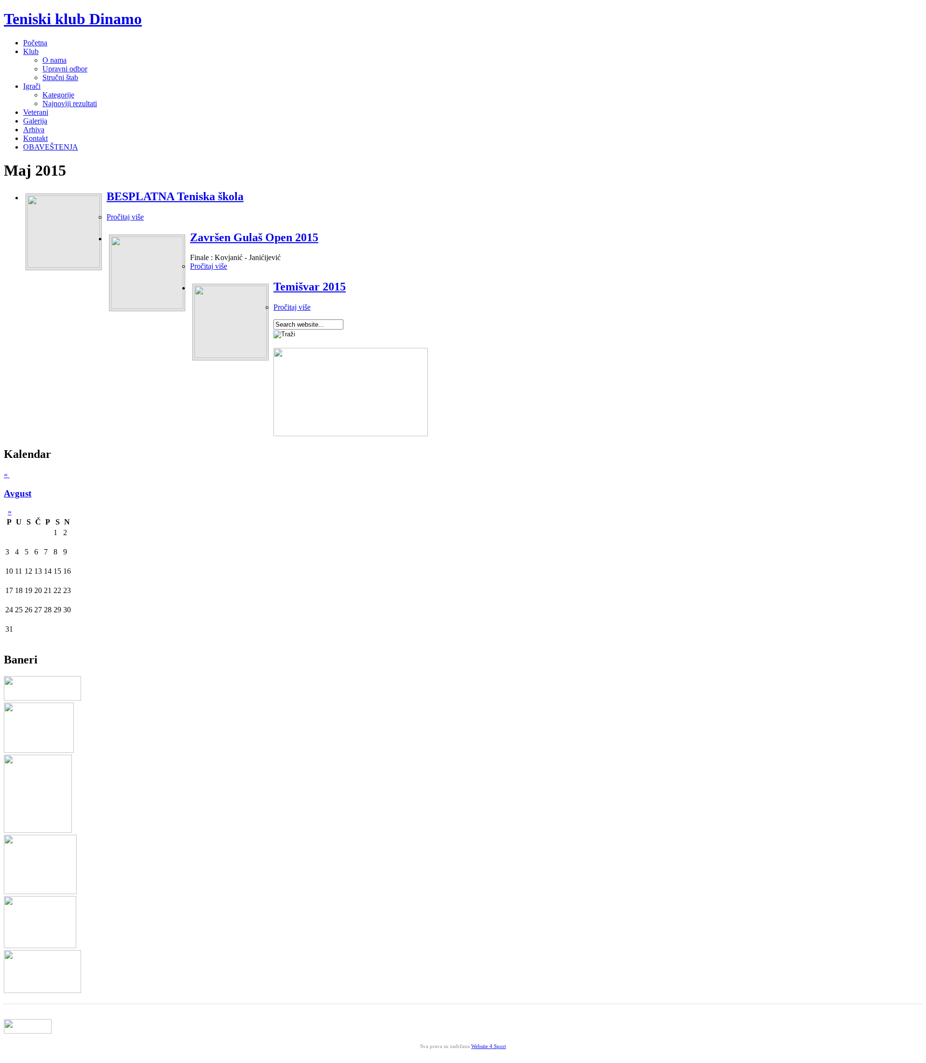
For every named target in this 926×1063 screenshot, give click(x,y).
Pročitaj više (125, 217)
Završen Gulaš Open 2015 (254, 237)
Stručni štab (60, 77)
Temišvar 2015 (309, 286)
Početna (35, 43)
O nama (54, 60)
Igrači (32, 86)
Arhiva (33, 129)
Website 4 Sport (488, 1046)
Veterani (35, 112)
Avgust (17, 493)
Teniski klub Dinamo (73, 19)
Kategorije (58, 95)
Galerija (35, 121)
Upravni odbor (64, 69)
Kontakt (35, 138)
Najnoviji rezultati (69, 103)
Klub (31, 51)
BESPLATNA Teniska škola (175, 196)
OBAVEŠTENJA (50, 147)
